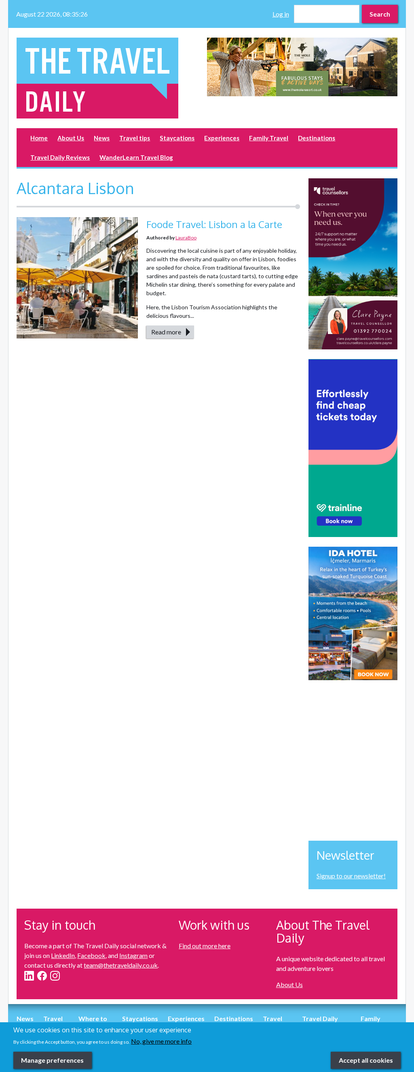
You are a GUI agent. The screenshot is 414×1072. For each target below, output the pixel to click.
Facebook (91, 955)
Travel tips (134, 138)
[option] (302, 67)
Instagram (133, 955)
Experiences (221, 138)
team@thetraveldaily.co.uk (121, 965)
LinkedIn (63, 955)
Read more (166, 332)
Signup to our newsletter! (351, 876)
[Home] (112, 78)
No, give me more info (161, 1041)
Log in (280, 14)
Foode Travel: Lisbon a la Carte (214, 224)
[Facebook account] (42, 976)
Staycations (177, 138)
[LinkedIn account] (29, 976)
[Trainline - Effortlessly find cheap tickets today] (352, 448)
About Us (70, 138)
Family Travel (268, 138)
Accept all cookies (366, 1060)
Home (39, 138)
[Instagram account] (55, 976)
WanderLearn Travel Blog (136, 157)
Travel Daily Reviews (60, 157)
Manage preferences (52, 1060)
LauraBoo (185, 238)
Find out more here (204, 945)
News (102, 138)
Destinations (316, 138)
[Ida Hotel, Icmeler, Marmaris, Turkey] (352, 613)
